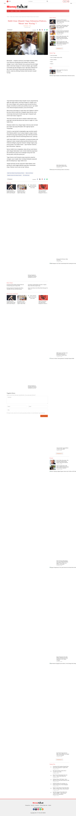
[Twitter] (36, 809)
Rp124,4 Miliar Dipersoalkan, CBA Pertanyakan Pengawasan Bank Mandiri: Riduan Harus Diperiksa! (62, 37)
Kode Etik (32, 805)
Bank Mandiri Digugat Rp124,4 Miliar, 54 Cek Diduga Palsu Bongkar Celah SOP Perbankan (62, 754)
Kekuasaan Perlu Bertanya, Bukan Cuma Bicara (62, 260)
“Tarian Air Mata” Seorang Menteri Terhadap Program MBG (62, 449)
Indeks (65, 1)
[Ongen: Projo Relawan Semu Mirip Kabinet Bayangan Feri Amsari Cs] (43, 187)
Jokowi (51, 61)
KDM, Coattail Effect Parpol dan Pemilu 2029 (62, 71)
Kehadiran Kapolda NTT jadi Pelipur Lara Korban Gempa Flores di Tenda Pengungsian (60, 784)
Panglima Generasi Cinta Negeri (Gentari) (14, 175)
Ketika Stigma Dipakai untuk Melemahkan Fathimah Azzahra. (61, 166)
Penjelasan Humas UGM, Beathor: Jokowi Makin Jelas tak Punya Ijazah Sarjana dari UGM (61, 780)
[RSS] (43, 809)
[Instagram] (38, 809)
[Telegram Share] (44, 30)
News (30, 25)
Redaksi (49, 805)
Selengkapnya (59, 48)
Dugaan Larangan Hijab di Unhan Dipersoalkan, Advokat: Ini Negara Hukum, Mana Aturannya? (61, 788)
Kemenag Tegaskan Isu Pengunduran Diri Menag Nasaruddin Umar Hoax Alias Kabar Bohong (32, 276)
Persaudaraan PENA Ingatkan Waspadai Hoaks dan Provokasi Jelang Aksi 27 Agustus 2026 (11, 191)
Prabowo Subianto (53, 59)
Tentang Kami (27, 805)
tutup (5, 3)
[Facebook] (34, 809)
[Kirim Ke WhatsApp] (47, 30)
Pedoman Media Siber (43, 805)
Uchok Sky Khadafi (53, 55)
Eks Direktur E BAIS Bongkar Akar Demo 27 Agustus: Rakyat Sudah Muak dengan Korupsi (21, 191)
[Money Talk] (17, 6)
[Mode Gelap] (68, 1)
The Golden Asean (26, 175)
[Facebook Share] (37, 30)
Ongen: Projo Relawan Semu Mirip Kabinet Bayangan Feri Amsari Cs (43, 191)
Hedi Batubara (26, 25)
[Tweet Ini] (40, 30)
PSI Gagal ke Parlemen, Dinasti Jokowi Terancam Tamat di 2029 (59, 771)
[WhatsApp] (40, 809)
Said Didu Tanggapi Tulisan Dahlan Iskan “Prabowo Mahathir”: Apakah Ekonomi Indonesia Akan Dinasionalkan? (60, 793)
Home (8, 16)
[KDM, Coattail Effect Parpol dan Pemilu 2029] (53, 72)
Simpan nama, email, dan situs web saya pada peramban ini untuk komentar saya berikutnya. (26, 413)
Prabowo (51, 63)
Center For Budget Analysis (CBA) (56, 57)
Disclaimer (37, 805)
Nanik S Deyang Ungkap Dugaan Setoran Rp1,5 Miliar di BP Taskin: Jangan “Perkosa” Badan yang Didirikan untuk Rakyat (62, 562)
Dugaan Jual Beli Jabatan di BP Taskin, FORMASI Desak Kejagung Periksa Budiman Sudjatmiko (62, 42)
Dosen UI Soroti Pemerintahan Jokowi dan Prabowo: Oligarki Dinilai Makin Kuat (60, 776)
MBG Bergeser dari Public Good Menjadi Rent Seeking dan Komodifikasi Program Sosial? (61, 354)
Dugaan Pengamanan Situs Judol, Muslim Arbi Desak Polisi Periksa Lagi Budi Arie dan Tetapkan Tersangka (62, 659)
